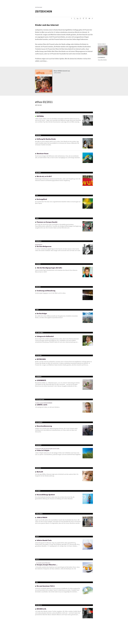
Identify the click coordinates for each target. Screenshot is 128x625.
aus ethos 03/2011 (103, 60)
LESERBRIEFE (101, 57)
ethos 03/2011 (58, 72)
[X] (74, 18)
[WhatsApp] (80, 18)
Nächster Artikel (101, 44)
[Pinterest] (86, 18)
